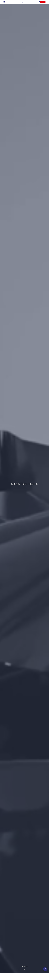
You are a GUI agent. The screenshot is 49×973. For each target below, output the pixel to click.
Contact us (42, 1)
